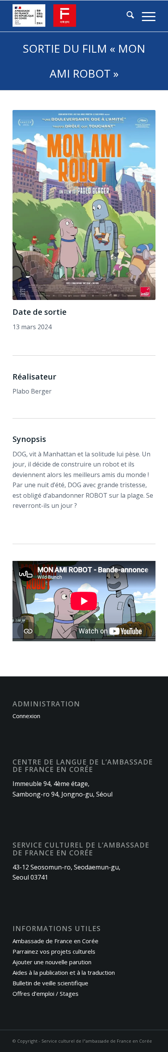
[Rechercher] (126, 16)
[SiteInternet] (70, 16)
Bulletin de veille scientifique (50, 983)
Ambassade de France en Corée (55, 941)
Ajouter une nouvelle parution (52, 962)
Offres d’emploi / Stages (46, 993)
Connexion (26, 716)
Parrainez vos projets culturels (54, 951)
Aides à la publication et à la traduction (64, 972)
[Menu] (144, 16)
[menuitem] (126, 16)
